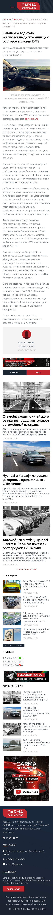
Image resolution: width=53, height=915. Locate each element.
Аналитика (14, 373)
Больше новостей (13, 646)
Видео (38, 373)
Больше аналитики (27, 569)
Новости (18, 19)
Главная (7, 19)
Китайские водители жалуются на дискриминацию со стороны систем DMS (25, 23)
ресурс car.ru (31, 119)
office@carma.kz (14, 864)
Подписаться (13, 889)
